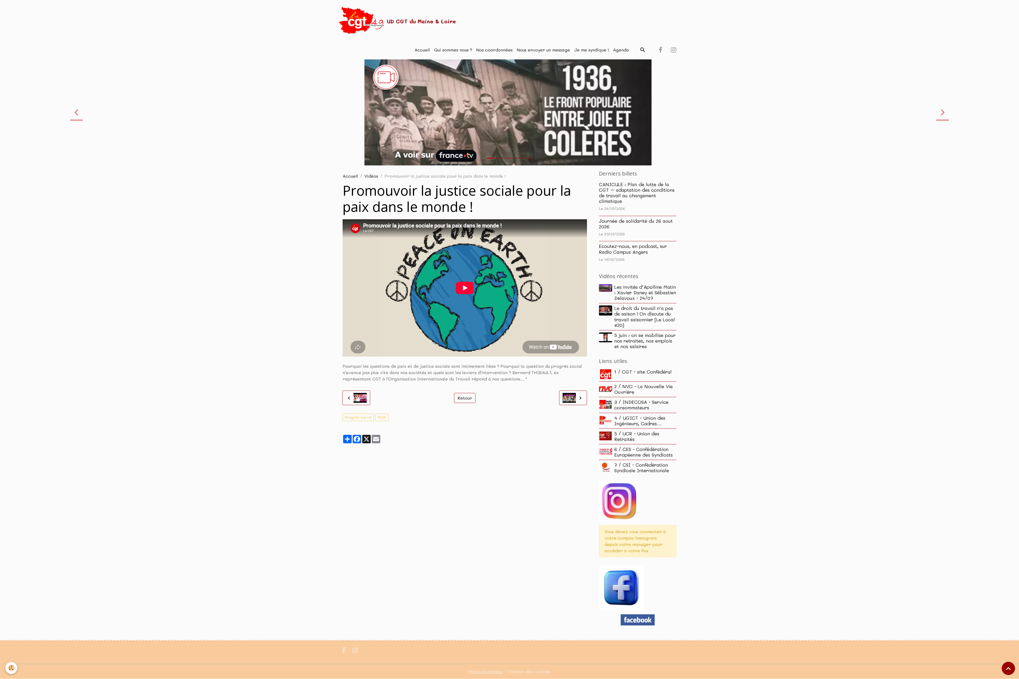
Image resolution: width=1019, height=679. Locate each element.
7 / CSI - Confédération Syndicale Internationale (641, 467)
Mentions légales (486, 671)
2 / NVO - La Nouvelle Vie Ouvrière (643, 389)
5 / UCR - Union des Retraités (636, 436)
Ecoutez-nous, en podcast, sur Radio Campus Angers (633, 249)
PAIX (382, 417)
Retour (464, 398)
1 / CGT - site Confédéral (643, 372)
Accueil (422, 49)
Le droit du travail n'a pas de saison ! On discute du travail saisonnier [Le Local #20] (644, 316)
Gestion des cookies (529, 671)
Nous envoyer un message (543, 49)
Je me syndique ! (591, 49)
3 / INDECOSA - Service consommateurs (641, 404)
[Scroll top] (1008, 668)
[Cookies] (11, 668)
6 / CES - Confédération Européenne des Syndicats (643, 452)
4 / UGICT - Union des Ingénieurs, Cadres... (639, 420)
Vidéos (371, 176)
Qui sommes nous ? (453, 49)
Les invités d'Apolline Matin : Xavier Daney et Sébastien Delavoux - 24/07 (645, 292)
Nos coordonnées (494, 49)
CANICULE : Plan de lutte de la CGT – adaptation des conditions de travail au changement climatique (637, 192)
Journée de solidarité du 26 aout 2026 (636, 223)
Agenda (621, 49)
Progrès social (358, 417)
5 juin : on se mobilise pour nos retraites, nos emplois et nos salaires (645, 340)
